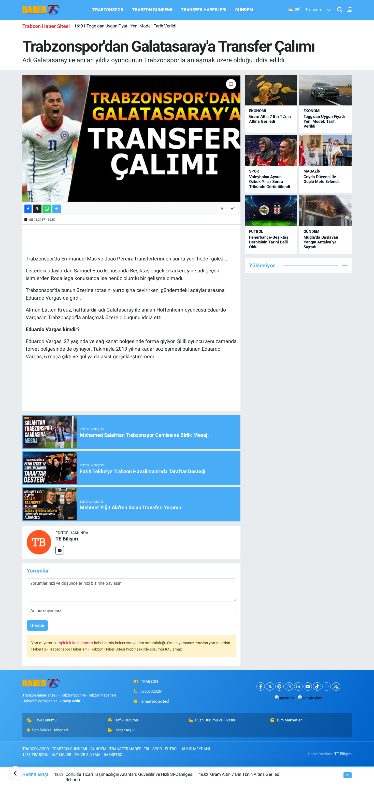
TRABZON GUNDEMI (152, 9)
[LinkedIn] (298, 686)
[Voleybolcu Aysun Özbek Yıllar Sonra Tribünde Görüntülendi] (271, 150)
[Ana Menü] (347, 10)
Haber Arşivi (124, 730)
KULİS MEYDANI (196, 749)
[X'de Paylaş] (37, 209)
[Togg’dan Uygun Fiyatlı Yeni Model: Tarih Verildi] (325, 90)
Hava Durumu (45, 720)
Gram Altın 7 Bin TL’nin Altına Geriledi (270, 119)
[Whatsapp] (326, 686)
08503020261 (151, 691)
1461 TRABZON (35, 754)
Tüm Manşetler (289, 720)
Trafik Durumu (126, 720)
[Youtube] (308, 686)
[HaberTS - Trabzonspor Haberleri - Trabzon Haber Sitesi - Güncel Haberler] (41, 9)
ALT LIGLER (61, 754)
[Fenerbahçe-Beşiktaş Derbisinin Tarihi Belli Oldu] (271, 210)
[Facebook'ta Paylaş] (28, 209)
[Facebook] (260, 686)
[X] (270, 686)
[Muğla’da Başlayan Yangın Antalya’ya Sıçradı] (325, 210)
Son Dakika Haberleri (50, 730)
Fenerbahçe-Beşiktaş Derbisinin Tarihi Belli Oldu (268, 242)
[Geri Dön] (15, 773)
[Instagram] (289, 686)
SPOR (254, 171)
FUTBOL (256, 231)
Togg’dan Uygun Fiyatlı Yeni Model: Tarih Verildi (125, 25)
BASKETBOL (114, 754)
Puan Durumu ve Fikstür (215, 720)
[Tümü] (344, 265)
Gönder (37, 625)
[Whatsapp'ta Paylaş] (46, 209)
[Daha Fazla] (56, 209)
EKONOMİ (257, 111)
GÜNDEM (244, 9)
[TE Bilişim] (39, 541)
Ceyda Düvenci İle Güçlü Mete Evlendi (321, 179)
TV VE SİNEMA (87, 754)
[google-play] (310, 698)
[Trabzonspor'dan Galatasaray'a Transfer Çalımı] (131, 138)
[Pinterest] (279, 686)
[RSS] (336, 686)
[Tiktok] (317, 686)
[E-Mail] (59, 550)
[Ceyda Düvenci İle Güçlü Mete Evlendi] (325, 150)
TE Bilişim (66, 539)
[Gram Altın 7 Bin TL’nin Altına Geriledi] (271, 90)
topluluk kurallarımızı (75, 643)
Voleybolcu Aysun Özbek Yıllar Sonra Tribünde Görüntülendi (269, 181)
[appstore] (284, 698)
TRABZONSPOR (107, 9)
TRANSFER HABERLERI (203, 9)
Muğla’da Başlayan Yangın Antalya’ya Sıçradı (321, 242)
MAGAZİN (312, 171)
